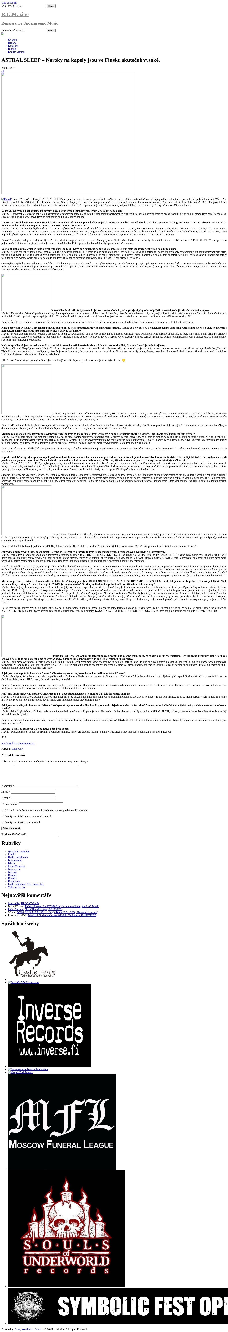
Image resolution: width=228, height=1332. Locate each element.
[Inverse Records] (49, 1066)
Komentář (7, 785)
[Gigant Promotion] (20, 1072)
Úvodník (12, 39)
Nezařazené (14, 869)
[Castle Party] (32, 979)
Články (12, 854)
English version (16, 51)
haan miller (14, 903)
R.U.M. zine (15, 14)
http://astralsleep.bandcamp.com (18, 743)
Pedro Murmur (16, 909)
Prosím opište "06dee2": (14, 834)
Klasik (11, 863)
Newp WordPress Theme (28, 1329)
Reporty (12, 878)
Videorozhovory (16, 887)
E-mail (5, 797)
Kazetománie (15, 860)
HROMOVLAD (30, 903)
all (2, 71)
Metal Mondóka (16, 866)
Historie (12, 42)
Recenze (12, 875)
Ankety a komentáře (18, 851)
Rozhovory (18, 748)
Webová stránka (9, 804)
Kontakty (13, 45)
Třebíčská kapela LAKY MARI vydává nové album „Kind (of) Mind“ (62, 906)
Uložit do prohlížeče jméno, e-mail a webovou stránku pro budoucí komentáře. (46, 810)
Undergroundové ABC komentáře (26, 884)
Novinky (12, 872)
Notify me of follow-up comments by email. (28, 816)
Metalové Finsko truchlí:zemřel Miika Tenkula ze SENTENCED (62, 915)
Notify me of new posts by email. (22, 822)
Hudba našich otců (18, 857)
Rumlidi (12, 48)
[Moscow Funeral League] (62, 1168)
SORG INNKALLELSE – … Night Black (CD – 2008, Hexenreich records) (57, 912)
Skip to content (9, 2)
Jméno (5, 791)
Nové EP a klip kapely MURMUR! (43, 909)
